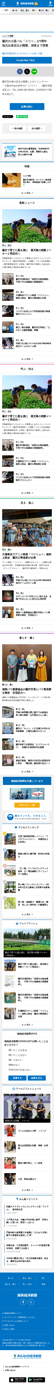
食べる (15, 10)
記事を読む (27, 106)
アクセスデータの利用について (16, 1321)
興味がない (14, 1064)
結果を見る (36, 1078)
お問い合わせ (9, 1325)
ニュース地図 (7, 36)
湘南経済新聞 (25, 4)
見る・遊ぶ (25, 10)
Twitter (31, 1302)
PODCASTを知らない (20, 1069)
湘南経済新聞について (12, 1313)
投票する (17, 1078)
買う (34, 10)
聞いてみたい (15, 1060)
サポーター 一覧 (27, 805)
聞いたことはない (18, 1055)
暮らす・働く (44, 10)
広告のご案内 (9, 1329)
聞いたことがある (18, 1050)
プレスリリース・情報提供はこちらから (19, 1317)
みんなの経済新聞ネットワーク (27, 1356)
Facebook (23, 1302)
